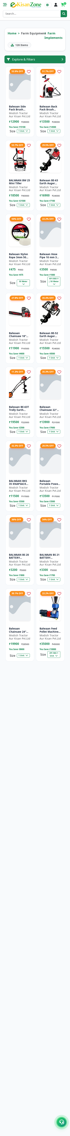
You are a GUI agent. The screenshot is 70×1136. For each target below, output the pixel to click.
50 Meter (23, 281)
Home (12, 33)
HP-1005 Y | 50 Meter (54, 280)
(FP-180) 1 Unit (53, 654)
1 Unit (21, 131)
